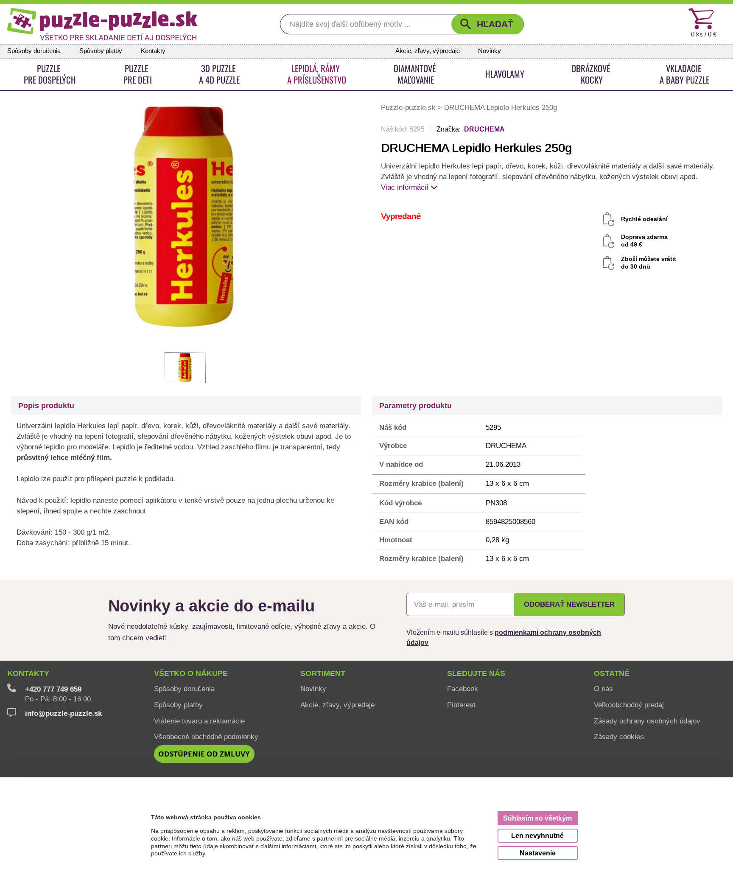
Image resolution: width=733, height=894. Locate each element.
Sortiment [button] (322, 673)
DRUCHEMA (484, 129)
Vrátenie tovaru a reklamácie (199, 721)
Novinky (489, 51)
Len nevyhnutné (537, 835)
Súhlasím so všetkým (537, 818)
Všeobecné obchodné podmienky (206, 736)
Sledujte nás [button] (476, 673)
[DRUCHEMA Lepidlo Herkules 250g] (185, 216)
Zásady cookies (619, 736)
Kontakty (153, 51)
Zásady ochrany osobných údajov (647, 721)
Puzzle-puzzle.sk (409, 107)
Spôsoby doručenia (34, 51)
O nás (603, 688)
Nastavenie (538, 853)
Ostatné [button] (611, 673)
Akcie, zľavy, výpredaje (427, 51)
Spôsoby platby (100, 51)
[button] (487, 24)
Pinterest (461, 705)
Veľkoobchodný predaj (629, 705)
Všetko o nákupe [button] (191, 673)
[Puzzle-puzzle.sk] (102, 24)
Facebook (462, 688)
